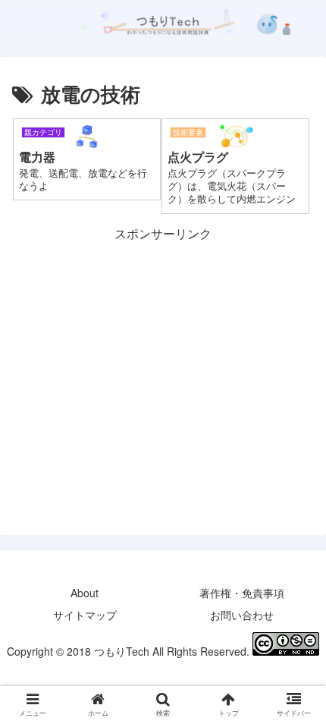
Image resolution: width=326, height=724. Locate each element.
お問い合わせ (242, 614)
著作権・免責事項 (241, 592)
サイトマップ (85, 614)
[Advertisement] (163, 351)
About (85, 592)
